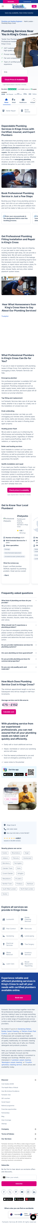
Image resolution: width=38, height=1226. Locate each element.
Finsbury (19, 884)
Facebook (4, 1192)
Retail (14, 102)
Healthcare (23, 102)
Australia (17, 1214)
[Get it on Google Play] (19, 774)
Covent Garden (8, 873)
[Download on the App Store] (8, 774)
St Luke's (18, 879)
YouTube (22, 1192)
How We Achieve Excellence (10, 1091)
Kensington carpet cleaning (12, 1062)
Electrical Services (9, 944)
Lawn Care (10, 964)
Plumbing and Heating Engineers (11, 21)
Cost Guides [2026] (7, 1084)
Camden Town (7, 868)
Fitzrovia (16, 858)
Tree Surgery (29, 944)
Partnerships (5, 1113)
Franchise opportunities (8, 1109)
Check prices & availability (19, 490)
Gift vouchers (5, 1098)
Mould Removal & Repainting (28, 964)
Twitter (10, 1192)
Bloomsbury (16, 853)
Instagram (28, 1192)
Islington (20, 873)
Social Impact (5, 1102)
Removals (28, 929)
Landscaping (29, 936)
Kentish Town (7, 884)
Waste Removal (9, 953)
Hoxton (5, 894)
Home (6, 102)
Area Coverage (6, 1120)
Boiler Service (27, 111)
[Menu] (3, 6)
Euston (5, 853)
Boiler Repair (11, 111)
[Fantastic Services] (19, 6)
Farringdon (18, 863)
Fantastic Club (6, 1095)
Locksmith (10, 919)
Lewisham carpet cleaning (21, 1060)
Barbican (30, 884)
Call (34, 6)
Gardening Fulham (24, 1029)
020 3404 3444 (12, 829)
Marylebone (7, 879)
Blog (2, 1116)
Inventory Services (28, 953)
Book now (19, 998)
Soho (19, 868)
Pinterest (16, 1192)
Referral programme (7, 1105)
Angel (27, 853)
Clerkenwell (27, 858)
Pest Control (11, 929)
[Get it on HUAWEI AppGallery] (30, 1199)
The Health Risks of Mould (9, 1087)
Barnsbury (6, 863)
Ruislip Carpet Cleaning (10, 1031)
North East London (27, 889)
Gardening (10, 936)
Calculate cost (8, 712)
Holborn (5, 858)
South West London (9, 889)
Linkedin (34, 1192)
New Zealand (27, 1214)
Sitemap (4, 1123)
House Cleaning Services (28, 919)
